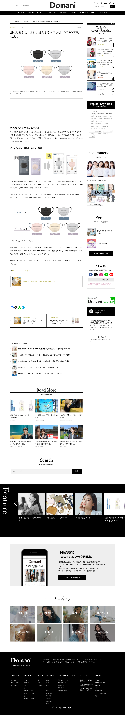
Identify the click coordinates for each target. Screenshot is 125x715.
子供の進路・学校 (62, 690)
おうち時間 (109, 113)
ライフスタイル (19, 21)
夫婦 (101, 118)
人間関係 (92, 113)
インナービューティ (29, 698)
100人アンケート (50, 701)
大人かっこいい (108, 131)
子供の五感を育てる (63, 680)
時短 (91, 133)
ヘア (25, 685)
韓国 (107, 123)
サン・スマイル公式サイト (22, 271)
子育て (47, 690)
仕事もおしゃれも (100, 121)
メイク (25, 680)
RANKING (104, 13)
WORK (39, 13)
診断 (91, 121)
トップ (12, 21)
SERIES (94, 13)
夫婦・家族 (48, 696)
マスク (29, 21)
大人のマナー (104, 111)
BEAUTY (31, 13)
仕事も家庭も (93, 118)
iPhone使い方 (93, 128)
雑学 (39, 680)
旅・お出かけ (49, 693)
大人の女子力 (101, 113)
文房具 (92, 136)
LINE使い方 (102, 128)
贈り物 (47, 704)
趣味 (111, 116)
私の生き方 (48, 698)
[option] (31, 509)
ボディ (25, 688)
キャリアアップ (108, 118)
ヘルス (25, 21)
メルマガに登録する (72, 577)
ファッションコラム (15, 682)
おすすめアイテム (15, 685)
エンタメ (48, 685)
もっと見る (101, 94)
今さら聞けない (94, 111)
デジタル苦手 (105, 126)
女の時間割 (98, 133)
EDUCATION (63, 13)
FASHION (20, 13)
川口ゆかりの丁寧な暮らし (96, 123)
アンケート (100, 310)
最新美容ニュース (28, 690)
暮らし (47, 680)
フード (47, 682)
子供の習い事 (61, 688)
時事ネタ (106, 133)
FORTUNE (84, 13)
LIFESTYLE (50, 13)
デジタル (40, 685)
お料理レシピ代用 (94, 126)
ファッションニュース (16, 688)
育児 (91, 116)
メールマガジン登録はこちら (101, 280)
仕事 (39, 682)
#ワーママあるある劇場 (95, 131)
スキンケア (26, 682)
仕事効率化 (98, 116)
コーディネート (14, 680)
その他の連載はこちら (101, 253)
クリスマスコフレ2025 (29, 693)
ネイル (25, 696)
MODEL (74, 13)
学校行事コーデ (62, 682)
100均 (105, 116)
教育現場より (61, 685)
